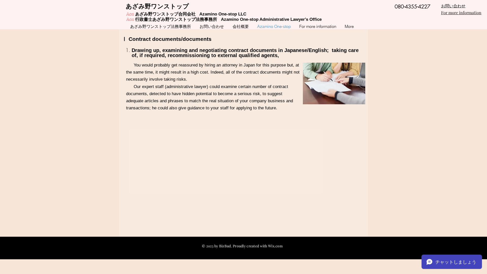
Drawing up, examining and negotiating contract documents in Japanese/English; (230, 50)
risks (181, 79)
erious (246, 93)
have (176, 93)
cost (204, 72)
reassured (188, 65)
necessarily (137, 79)
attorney (230, 65)
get (174, 65)
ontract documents (156, 39)
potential (204, 93)
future (270, 108)
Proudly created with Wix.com (258, 246)
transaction (136, 108)
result (176, 72)
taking (169, 79)
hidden (188, 93)
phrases (175, 100)
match (195, 100)
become (225, 93)
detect (155, 93)
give (182, 108)
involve (156, 79)
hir (207, 65)
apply (241, 108)
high (195, 72)
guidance (195, 108)
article (150, 100)
